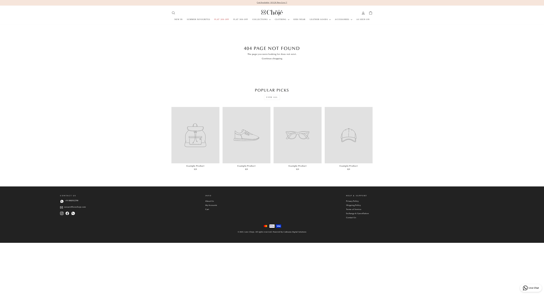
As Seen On (363, 19)
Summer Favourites (198, 19)
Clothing (281, 19)
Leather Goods (319, 19)
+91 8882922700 (71, 201)
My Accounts (211, 205)
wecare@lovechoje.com (75, 207)
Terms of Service (353, 209)
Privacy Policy (352, 201)
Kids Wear (299, 19)
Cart (207, 209)
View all (272, 97)
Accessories (342, 19)
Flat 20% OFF (221, 19)
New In (178, 19)
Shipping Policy (353, 205)
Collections (260, 19)
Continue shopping (272, 59)
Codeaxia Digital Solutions (294, 232)
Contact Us (351, 218)
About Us (209, 201)
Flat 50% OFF (240, 19)
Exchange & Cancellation (357, 213)
